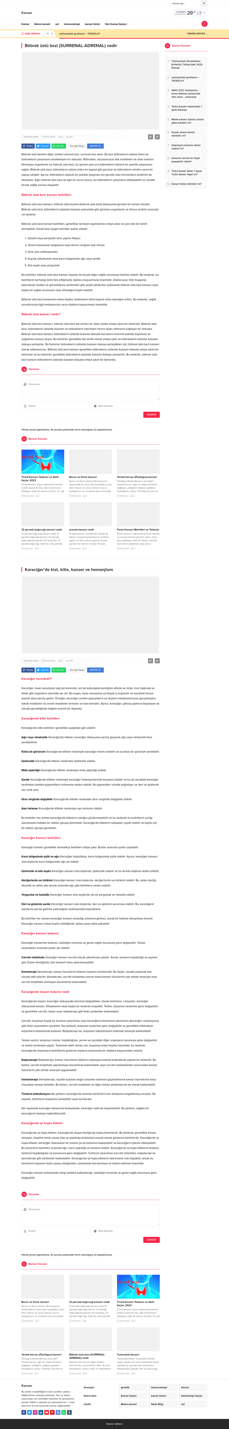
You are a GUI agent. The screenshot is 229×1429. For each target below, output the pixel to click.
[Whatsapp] (63, 1412)
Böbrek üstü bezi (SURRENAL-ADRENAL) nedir (87, 1356)
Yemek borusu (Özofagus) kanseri (137, 477)
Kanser (26, 13)
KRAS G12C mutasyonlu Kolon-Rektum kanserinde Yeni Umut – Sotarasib (99, 33)
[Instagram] (35, 1412)
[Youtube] (46, 1412)
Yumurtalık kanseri (128, 1354)
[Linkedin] (41, 1412)
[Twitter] (29, 1412)
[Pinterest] (52, 1412)
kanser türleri (32, 137)
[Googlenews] (58, 1412)
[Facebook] (23, 1412)
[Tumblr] (69, 1412)
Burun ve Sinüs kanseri (83, 477)
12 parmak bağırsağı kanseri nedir (41, 529)
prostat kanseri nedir (81, 529)
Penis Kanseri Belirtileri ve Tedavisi (138, 529)
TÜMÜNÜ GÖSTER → (197, 33)
